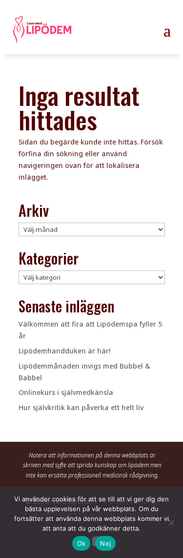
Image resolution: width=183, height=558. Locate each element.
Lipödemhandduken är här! (64, 350)
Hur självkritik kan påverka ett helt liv (81, 407)
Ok (81, 543)
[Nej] (171, 522)
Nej (105, 543)
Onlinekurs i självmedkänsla (66, 392)
